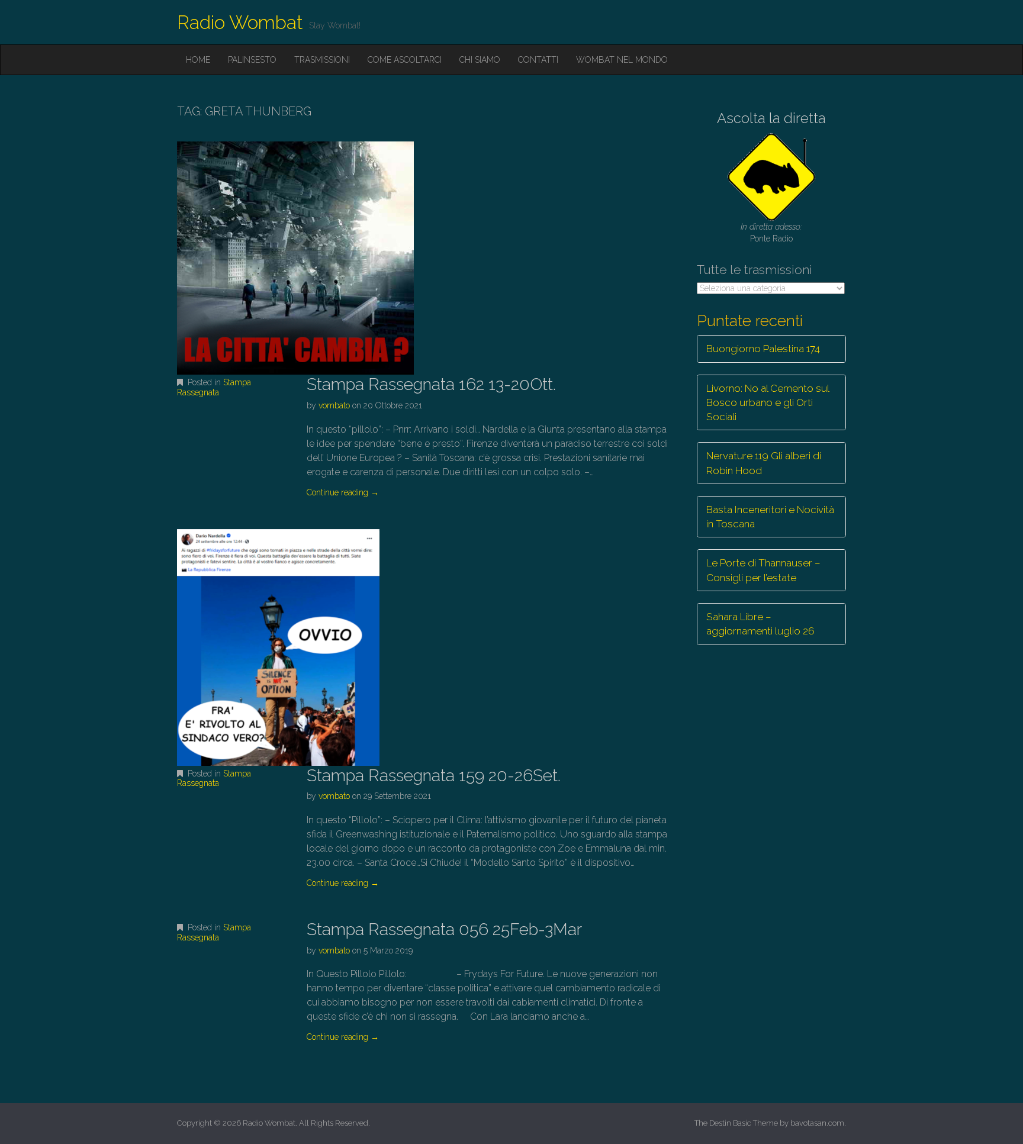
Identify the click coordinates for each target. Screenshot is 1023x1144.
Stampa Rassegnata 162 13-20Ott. (431, 384)
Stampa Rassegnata (214, 387)
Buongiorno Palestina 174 (763, 349)
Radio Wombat (240, 22)
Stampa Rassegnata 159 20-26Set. (434, 775)
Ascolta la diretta (771, 118)
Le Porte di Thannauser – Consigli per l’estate (763, 570)
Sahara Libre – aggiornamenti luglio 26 (760, 624)
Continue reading (343, 492)
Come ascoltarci (405, 60)
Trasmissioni (322, 60)
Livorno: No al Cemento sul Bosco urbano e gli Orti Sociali (767, 402)
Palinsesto (252, 60)
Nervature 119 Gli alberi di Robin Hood (763, 463)
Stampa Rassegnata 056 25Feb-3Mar (444, 929)
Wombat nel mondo (622, 60)
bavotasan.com (817, 1123)
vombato (334, 405)
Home (198, 60)
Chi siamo (479, 60)
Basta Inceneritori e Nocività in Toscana (770, 517)
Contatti (538, 60)
